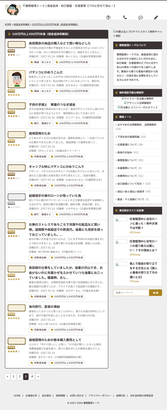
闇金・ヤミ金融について (130, 199)
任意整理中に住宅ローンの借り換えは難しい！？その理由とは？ (143, 246)
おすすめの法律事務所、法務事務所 (136, 125)
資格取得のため (40, 133)
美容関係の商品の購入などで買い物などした (60, 43)
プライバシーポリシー (100, 395)
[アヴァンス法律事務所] (137, 103)
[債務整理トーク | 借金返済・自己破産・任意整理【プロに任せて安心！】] (60, 6)
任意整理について (127, 145)
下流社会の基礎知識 (128, 137)
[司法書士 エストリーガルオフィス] (138, 108)
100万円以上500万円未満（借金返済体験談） (55, 24)
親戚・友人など (42, 62)
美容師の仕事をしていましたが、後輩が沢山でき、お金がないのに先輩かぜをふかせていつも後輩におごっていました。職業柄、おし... (66, 273)
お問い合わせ (77, 395)
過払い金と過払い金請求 (130, 192)
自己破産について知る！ (130, 184)
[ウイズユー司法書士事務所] (138, 99)
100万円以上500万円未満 (73, 62)
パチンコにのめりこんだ (46, 72)
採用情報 (60, 395)
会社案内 (46, 395)
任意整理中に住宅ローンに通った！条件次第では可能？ (143, 223)
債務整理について (127, 160)
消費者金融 (40, 156)
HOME (8, 24)
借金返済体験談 (22, 24)
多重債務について (127, 168)
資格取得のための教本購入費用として (55, 340)
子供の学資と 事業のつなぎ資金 (52, 104)
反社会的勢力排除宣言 (141, 395)
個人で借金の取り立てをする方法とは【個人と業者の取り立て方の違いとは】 (143, 270)
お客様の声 (31, 395)
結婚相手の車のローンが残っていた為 (55, 196)
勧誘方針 (120, 395)
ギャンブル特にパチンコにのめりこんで (56, 167)
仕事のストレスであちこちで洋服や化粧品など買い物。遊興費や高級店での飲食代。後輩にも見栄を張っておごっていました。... (66, 229)
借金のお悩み (124, 152)
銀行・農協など (42, 123)
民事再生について (127, 176)
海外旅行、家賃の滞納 (44, 307)
